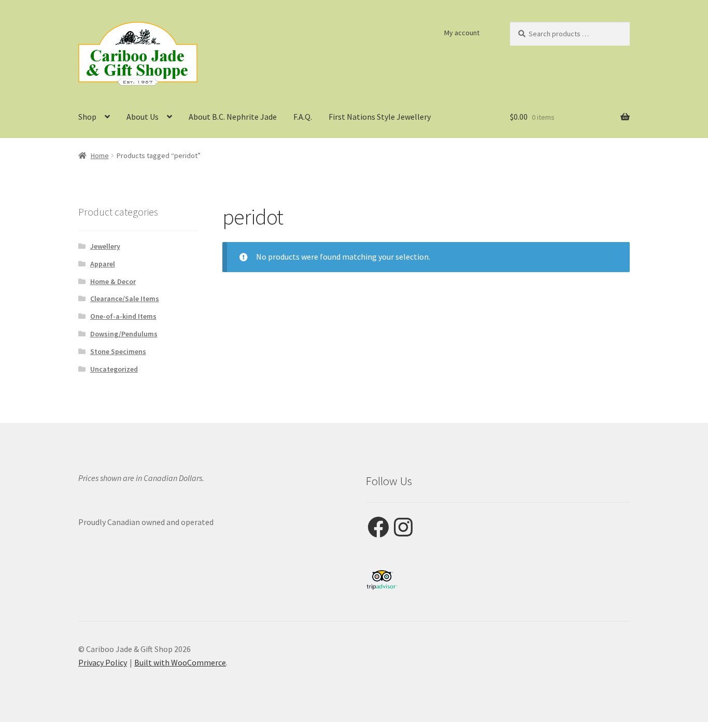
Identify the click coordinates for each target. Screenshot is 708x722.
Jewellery (105, 246)
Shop (87, 116)
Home (100, 155)
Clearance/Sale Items (124, 298)
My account (461, 32)
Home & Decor (113, 281)
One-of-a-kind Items (123, 316)
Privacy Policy (102, 662)
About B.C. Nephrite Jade (233, 116)
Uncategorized (114, 369)
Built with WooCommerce (180, 662)
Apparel (102, 263)
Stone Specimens (118, 351)
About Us (142, 116)
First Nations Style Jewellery (380, 116)
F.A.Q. (302, 116)
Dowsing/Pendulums (124, 333)
